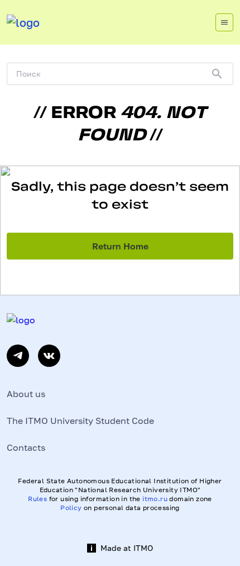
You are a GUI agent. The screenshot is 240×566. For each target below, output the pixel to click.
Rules (37, 498)
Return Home (120, 246)
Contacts (26, 447)
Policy (70, 507)
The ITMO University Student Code (80, 420)
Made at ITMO (126, 548)
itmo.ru (154, 498)
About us (26, 393)
